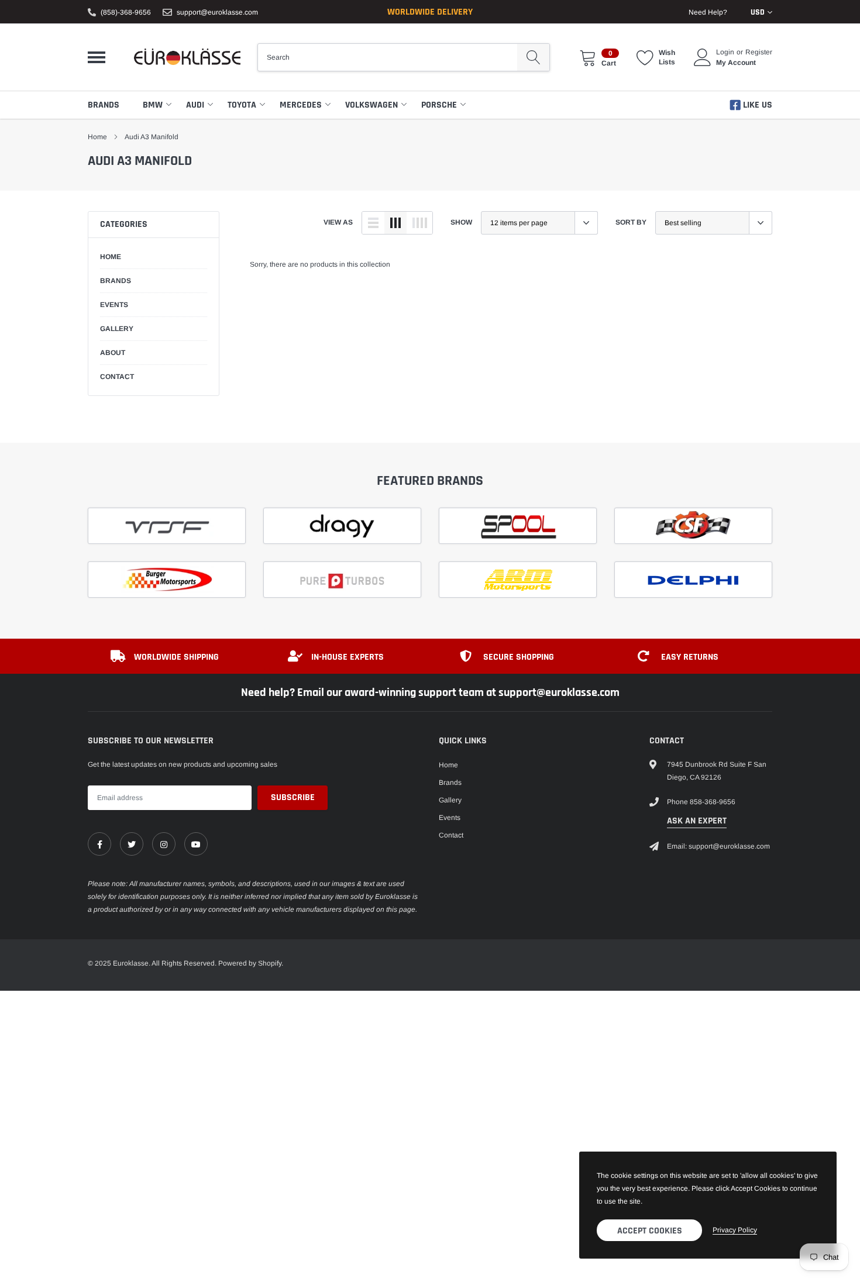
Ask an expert (697, 821)
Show (461, 222)
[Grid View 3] (395, 223)
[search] (533, 57)
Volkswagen (371, 105)
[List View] (373, 223)
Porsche (439, 105)
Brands (103, 105)
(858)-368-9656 (126, 12)
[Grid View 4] (419, 223)
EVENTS (114, 305)
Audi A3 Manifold (151, 137)
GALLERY (116, 329)
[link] (99, 844)
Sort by (630, 222)
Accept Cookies (649, 1231)
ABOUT (112, 353)
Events (449, 818)
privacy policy (735, 1230)
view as (338, 222)
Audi (195, 105)
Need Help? (708, 12)
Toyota (242, 105)
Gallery (450, 800)
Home (97, 137)
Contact (451, 835)
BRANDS (115, 281)
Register (758, 52)
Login (725, 52)
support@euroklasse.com (217, 12)
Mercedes (301, 105)
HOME (110, 257)
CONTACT (117, 377)
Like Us (756, 105)
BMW (153, 105)
